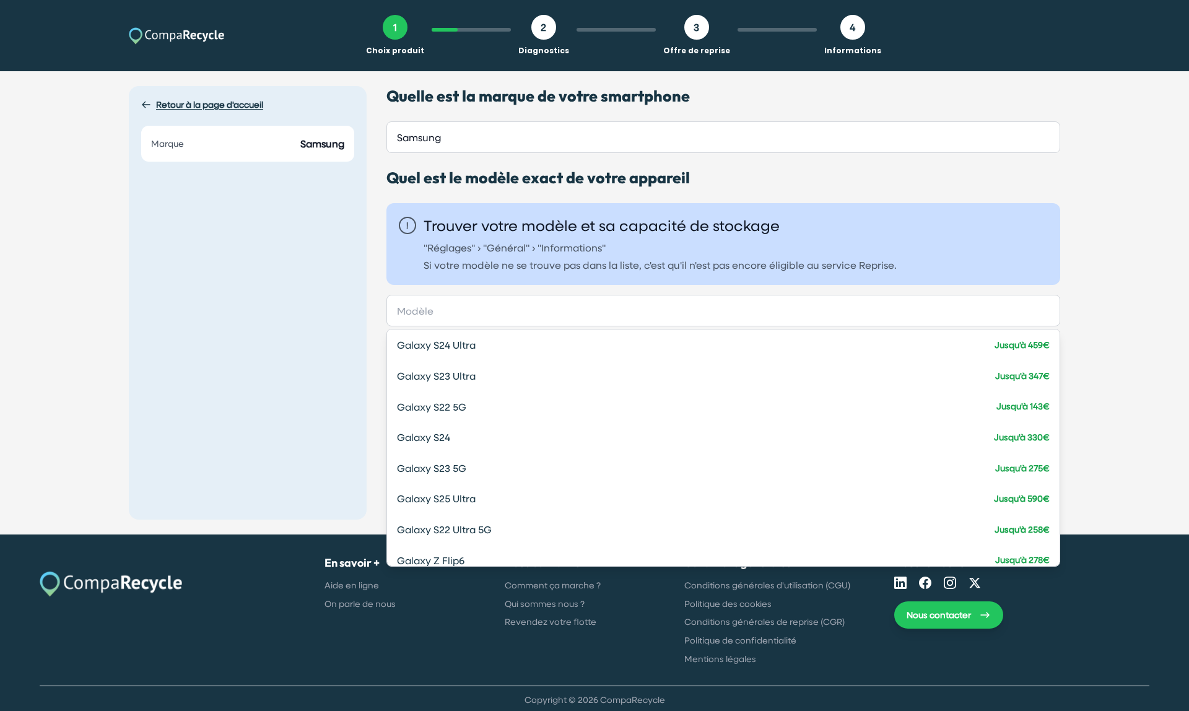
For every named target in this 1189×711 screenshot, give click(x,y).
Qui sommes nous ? (545, 603)
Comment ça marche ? (553, 585)
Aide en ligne (351, 585)
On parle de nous (360, 603)
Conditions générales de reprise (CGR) (764, 621)
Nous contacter (939, 615)
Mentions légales (720, 659)
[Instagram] (950, 583)
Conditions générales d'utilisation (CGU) (767, 585)
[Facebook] (925, 583)
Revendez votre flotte (550, 621)
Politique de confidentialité (740, 640)
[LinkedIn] (900, 583)
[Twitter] (975, 583)
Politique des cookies (728, 603)
